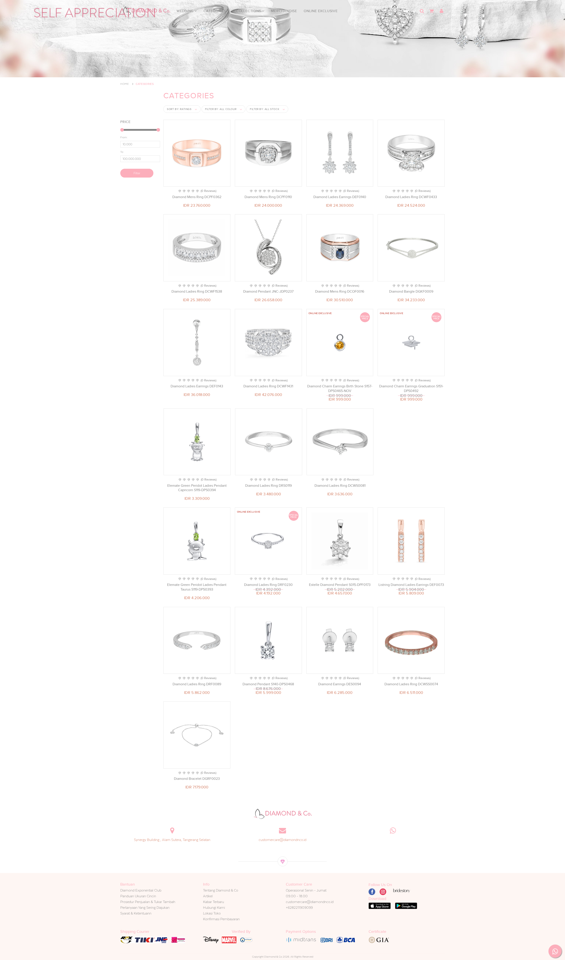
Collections (249, 11)
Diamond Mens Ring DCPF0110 (268, 197)
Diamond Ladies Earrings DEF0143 (197, 386)
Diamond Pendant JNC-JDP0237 (268, 291)
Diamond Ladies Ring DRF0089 (197, 684)
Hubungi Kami (214, 907)
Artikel (208, 896)
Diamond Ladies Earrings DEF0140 (339, 197)
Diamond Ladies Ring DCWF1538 (196, 291)
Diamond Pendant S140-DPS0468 (268, 684)
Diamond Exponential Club (140, 890)
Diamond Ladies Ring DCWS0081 (340, 486)
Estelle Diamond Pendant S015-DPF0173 (340, 585)
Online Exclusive (321, 11)
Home (124, 83)
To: (122, 151)
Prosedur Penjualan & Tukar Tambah (147, 902)
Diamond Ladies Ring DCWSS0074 (411, 684)
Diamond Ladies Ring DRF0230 (268, 585)
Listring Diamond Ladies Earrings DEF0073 (411, 585)
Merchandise (284, 11)
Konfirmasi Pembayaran (221, 919)
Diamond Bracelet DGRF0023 (197, 779)
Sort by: (179, 109)
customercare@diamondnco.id (282, 840)
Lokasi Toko (212, 913)
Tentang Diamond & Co (220, 890)
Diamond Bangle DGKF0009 (411, 291)
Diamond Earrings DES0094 (339, 684)
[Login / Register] (441, 11)
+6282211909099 (299, 907)
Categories (215, 11)
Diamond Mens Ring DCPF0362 (196, 197)
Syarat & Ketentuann (135, 913)
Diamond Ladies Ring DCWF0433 (411, 197)
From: (124, 137)
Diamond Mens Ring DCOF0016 (339, 291)
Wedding (185, 11)
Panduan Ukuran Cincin (138, 896)
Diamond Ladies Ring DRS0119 (268, 486)
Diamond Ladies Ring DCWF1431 (268, 386)
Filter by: (221, 109)
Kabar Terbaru (213, 902)
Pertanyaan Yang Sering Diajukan (145, 907)
